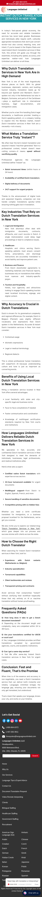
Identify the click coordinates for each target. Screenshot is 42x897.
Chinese (24, 839)
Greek (23, 853)
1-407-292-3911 (12, 732)
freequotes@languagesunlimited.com (22, 4)
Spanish (24, 876)
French (24, 848)
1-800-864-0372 (12, 727)
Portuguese (6, 871)
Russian (5, 876)
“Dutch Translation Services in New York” (21, 528)
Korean (5, 867)
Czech (24, 844)
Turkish (5, 880)
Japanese (25, 862)
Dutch (4, 848)
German (5, 853)
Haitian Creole (8, 857)
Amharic (24, 832)
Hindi (23, 857)
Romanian (25, 871)
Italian (4, 862)
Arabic (4, 839)
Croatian (5, 844)
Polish (23, 867)
